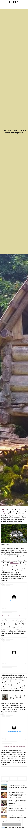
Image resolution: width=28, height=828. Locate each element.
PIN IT (15, 533)
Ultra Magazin (14, 134)
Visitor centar (14, 563)
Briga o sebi (12, 694)
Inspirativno (18, 694)
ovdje (5, 821)
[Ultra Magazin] (14, 2)
